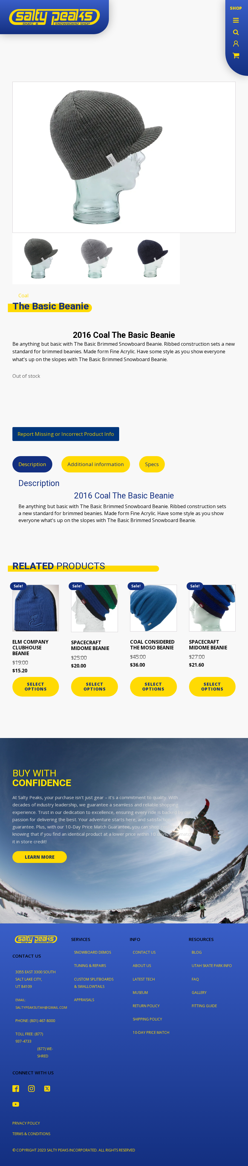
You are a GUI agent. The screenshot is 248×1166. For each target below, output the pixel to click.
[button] (236, 20)
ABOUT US (142, 965)
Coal (23, 295)
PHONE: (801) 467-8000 (35, 1020)
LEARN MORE (39, 857)
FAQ (195, 979)
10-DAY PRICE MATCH (151, 1032)
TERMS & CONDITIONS (31, 1133)
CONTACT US (144, 952)
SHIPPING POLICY (147, 1019)
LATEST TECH (144, 979)
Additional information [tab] (95, 464)
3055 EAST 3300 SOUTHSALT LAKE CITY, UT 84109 (35, 979)
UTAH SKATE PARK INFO (212, 965)
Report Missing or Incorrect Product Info (66, 433)
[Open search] (236, 32)
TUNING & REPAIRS (90, 965)
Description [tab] (32, 464)
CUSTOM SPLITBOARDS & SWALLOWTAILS (93, 983)
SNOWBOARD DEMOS (92, 952)
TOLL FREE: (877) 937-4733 (29, 1037)
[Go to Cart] (236, 56)
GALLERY (199, 992)
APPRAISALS (84, 999)
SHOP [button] (236, 8)
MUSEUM (140, 992)
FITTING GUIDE (204, 1005)
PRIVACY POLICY (26, 1123)
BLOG (197, 952)
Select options (35, 686)
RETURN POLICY (146, 1005)
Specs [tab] (152, 464)
